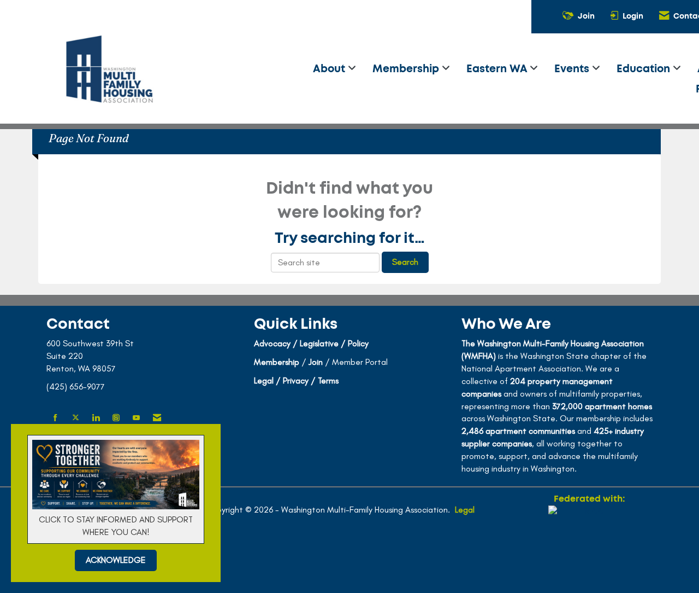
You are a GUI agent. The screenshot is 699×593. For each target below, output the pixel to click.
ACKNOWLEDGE (116, 560)
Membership (407, 69)
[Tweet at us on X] (76, 418)
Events (573, 69)
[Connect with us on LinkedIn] (96, 418)
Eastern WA (498, 69)
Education (645, 69)
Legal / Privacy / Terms (296, 380)
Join (316, 362)
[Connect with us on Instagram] (116, 418)
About (330, 69)
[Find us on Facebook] (55, 418)
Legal (465, 509)
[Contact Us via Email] (157, 418)
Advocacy (272, 343)
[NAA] (589, 544)
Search (405, 262)
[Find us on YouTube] (136, 418)
